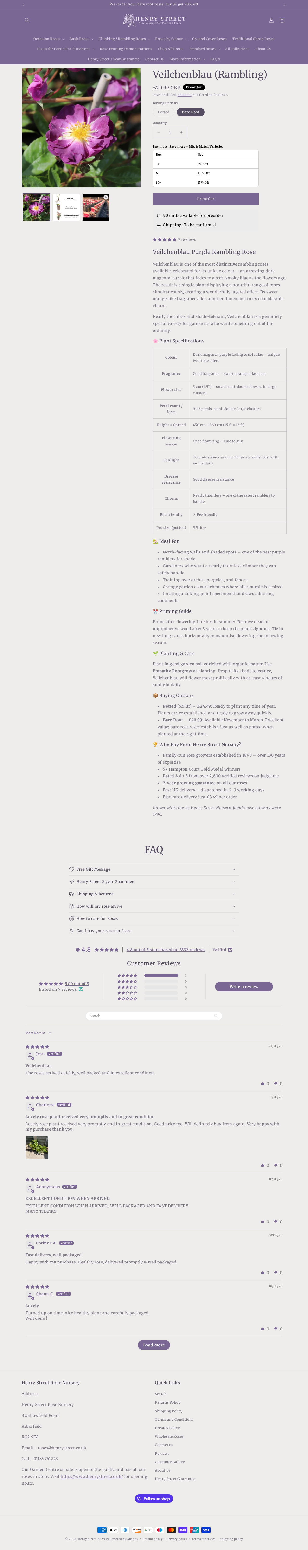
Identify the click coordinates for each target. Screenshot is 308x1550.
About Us (163, 1470)
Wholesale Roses (169, 1436)
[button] (27, 20)
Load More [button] (154, 1345)
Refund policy (152, 1538)
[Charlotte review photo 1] (37, 1147)
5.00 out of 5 (77, 983)
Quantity (160, 123)
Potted (166, 113)
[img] (37, 1046)
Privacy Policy (167, 1428)
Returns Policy (167, 1402)
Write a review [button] (244, 986)
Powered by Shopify (124, 1539)
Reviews (162, 1453)
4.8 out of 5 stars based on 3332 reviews (166, 949)
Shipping (185, 94)
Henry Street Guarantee (175, 1479)
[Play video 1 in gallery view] (95, 207)
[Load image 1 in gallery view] (36, 207)
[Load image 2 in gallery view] (66, 207)
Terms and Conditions (174, 1419)
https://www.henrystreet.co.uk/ (92, 1476)
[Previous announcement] (23, 4)
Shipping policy (231, 1538)
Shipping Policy (169, 1411)
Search (161, 1394)
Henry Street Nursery (93, 1539)
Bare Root (190, 112)
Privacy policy (177, 1538)
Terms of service (204, 1538)
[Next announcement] (284, 4)
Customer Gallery (170, 1462)
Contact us (164, 1445)
